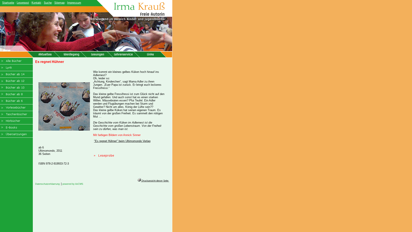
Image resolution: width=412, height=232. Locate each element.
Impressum (74, 2)
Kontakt (36, 2)
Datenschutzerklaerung (47, 184)
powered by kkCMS (72, 184)
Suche (48, 2)
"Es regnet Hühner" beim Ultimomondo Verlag (122, 141)
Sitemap (59, 2)
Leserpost (23, 2)
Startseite (8, 2)
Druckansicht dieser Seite (155, 180)
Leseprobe (106, 155)
